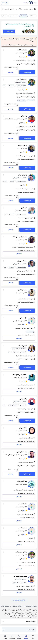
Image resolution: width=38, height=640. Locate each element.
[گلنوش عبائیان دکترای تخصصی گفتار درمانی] (31, 348)
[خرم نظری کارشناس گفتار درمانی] (31, 210)
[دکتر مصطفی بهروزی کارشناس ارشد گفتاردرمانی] (31, 263)
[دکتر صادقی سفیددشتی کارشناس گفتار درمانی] (31, 555)
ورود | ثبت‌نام (5, 3)
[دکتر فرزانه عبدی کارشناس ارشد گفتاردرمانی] (31, 320)
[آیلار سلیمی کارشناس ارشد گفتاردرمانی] (31, 401)
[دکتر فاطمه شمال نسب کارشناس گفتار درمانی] (31, 82)
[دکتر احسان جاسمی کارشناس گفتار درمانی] (31, 530)
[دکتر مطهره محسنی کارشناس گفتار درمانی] (31, 506)
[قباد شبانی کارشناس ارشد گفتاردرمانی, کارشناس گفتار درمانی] (31, 119)
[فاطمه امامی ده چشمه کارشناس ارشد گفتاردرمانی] (31, 377)
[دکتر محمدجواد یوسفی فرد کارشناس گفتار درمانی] (31, 239)
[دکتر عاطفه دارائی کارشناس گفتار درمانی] (31, 430)
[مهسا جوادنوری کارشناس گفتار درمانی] (31, 292)
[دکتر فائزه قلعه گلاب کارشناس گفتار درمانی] (31, 53)
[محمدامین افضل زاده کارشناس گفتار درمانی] (31, 579)
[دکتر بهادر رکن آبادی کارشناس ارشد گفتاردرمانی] (31, 177)
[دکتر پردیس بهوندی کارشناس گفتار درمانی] (31, 148)
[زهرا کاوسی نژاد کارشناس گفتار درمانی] (31, 484)
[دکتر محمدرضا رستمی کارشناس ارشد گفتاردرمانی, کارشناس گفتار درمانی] (31, 454)
